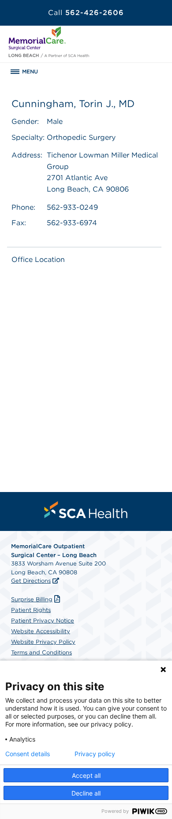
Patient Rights (31, 610)
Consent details (27, 753)
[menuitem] (86, 509)
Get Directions (31, 580)
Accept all (86, 775)
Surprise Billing (31, 599)
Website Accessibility (40, 631)
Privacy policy (95, 753)
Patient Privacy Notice (42, 620)
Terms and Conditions (41, 652)
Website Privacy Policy (43, 641)
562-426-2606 (86, 12)
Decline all (86, 793)
